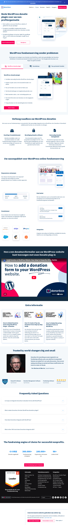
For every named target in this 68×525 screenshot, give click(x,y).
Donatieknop (36, 66)
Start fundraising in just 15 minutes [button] (34, 465)
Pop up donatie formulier (57, 66)
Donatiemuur (5, 211)
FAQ (26, 482)
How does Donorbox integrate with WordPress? (18, 420)
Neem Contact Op (29, 475)
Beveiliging (27, 487)
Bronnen (42, 7)
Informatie (28, 472)
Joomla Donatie (57, 485)
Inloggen (54, 7)
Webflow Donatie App (58, 483)
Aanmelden (33, 3)
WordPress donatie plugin (14, 66)
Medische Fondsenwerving (44, 476)
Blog (26, 478)
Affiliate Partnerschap (30, 489)
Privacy (27, 485)
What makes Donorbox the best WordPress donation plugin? (22, 410)
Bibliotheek (27, 490)
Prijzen (37, 7)
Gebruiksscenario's (43, 472)
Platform (31, 7)
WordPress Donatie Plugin (59, 475)
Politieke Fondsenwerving (44, 475)
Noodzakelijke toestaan (47, 520)
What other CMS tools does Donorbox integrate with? (20, 429)
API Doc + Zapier (57, 487)
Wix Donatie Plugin (57, 480)
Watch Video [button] (11, 108)
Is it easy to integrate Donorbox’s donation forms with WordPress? (23, 401)
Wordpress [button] (23, 42)
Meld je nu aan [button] (62, 7)
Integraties (56, 472)
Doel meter (40, 193)
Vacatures (27, 480)
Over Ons (27, 476)
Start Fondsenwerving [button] (8, 42)
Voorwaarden (28, 483)
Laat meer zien (48, 517)
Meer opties (59, 520)
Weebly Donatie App (58, 482)
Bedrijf (48, 7)
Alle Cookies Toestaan (34, 520)
